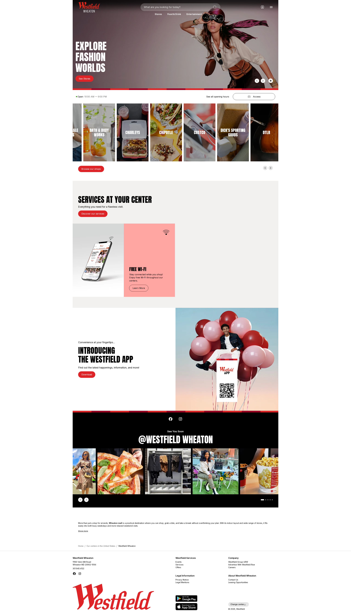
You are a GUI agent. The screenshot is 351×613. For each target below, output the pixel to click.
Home (80, 546)
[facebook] (170, 419)
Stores (158, 14)
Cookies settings (236, 590)
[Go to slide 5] (272, 499)
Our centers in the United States (101, 546)
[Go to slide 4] (270, 499)
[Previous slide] (257, 81)
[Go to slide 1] (261, 499)
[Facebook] (74, 573)
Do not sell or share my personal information (250, 598)
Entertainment (194, 14)
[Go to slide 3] (267, 499)
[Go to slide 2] (264, 499)
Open (80, 96)
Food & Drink (174, 14)
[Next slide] (263, 81)
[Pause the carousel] (270, 80)
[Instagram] (79, 573)
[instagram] (180, 419)
